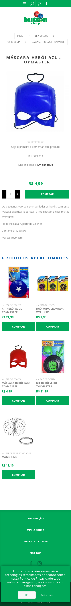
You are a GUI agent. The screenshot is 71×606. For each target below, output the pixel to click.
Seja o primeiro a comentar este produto (35, 146)
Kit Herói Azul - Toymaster (13, 310)
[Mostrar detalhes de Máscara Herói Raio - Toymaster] (18, 356)
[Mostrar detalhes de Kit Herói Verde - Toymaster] (52, 356)
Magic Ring (9, 457)
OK (27, 595)
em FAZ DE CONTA (11, 305)
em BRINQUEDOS (45, 305)
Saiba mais (47, 595)
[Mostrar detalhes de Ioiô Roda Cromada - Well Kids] (52, 282)
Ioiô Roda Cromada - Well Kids (50, 310)
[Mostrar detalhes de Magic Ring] (18, 431)
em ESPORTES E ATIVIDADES (16, 453)
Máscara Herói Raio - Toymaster (16, 384)
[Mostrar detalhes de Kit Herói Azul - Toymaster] (18, 282)
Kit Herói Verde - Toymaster (47, 384)
